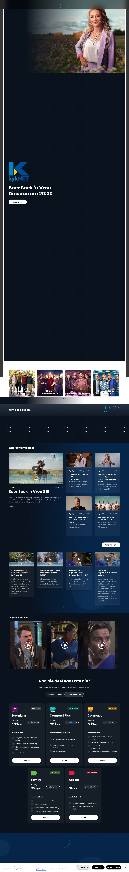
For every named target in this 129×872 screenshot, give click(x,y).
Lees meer (18, 205)
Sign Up (27, 760)
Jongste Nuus (111, 545)
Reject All (98, 867)
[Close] (126, 867)
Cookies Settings (83, 867)
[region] (64, 867)
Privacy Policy (41, 870)
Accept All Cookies (113, 867)
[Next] (116, 645)
